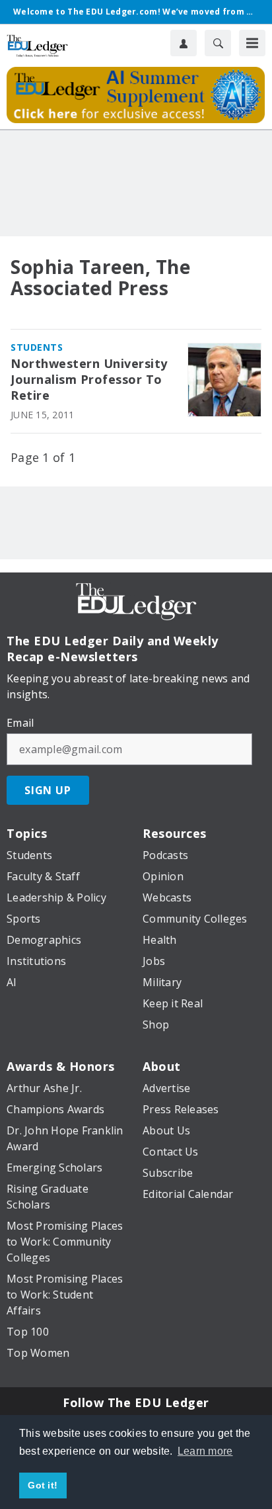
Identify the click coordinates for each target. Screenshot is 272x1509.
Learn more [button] (205, 1451)
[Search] (218, 43)
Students (37, 347)
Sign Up (47, 790)
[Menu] (252, 43)
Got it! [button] (42, 1485)
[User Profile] (183, 43)
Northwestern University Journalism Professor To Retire (89, 379)
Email (20, 722)
